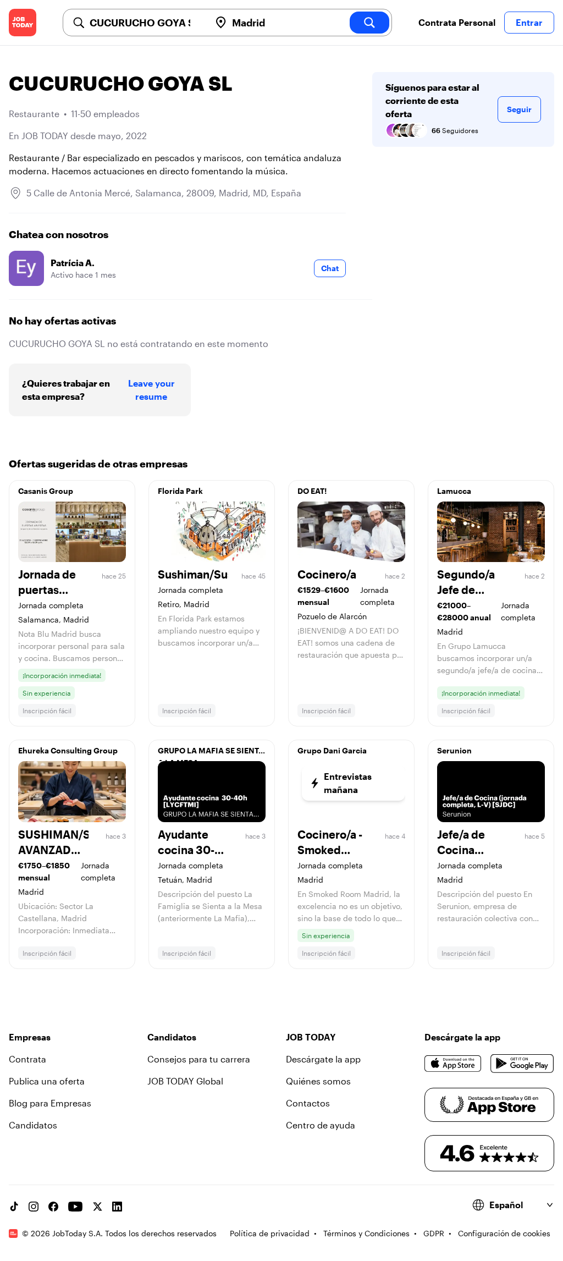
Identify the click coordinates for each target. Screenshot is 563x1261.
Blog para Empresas (50, 1103)
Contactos (308, 1103)
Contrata (27, 1059)
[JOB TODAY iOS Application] (453, 1064)
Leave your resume (151, 389)
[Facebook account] (53, 1207)
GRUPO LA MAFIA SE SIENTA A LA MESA (211, 753)
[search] (369, 23)
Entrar (529, 22)
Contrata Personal (456, 22)
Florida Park (180, 490)
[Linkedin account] (117, 1207)
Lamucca (454, 490)
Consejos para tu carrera (198, 1059)
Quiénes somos (318, 1081)
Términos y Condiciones (366, 1233)
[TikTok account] (14, 1207)
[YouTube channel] (75, 1207)
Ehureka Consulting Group (68, 750)
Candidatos (33, 1125)
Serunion (454, 750)
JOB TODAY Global (185, 1081)
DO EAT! (312, 490)
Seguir (519, 109)
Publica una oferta (47, 1081)
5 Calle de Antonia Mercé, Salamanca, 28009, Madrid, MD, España (163, 193)
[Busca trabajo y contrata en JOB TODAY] (22, 22)
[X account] (97, 1207)
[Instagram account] (33, 1207)
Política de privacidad (270, 1233)
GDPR (433, 1233)
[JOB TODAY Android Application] (522, 1064)
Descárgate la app (323, 1059)
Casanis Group (45, 490)
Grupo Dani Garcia (332, 750)
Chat (330, 268)
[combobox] (145, 22)
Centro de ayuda (320, 1125)
